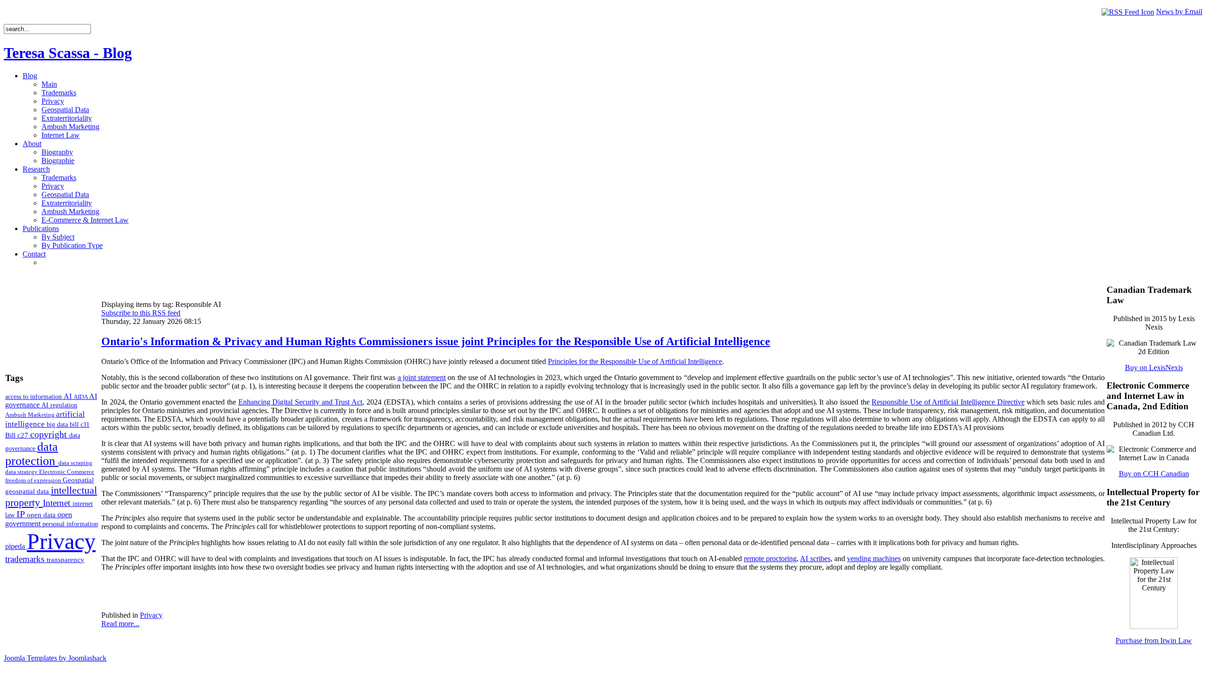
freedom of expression (34, 480)
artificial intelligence (45, 419)
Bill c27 (17, 435)
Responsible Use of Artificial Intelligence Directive (948, 402)
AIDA (81, 396)
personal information (70, 524)
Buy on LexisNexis (1154, 368)
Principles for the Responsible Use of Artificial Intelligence (635, 361)
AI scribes (815, 559)
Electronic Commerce (66, 471)
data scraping (75, 462)
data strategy (22, 471)
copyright (49, 434)
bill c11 (80, 424)
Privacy (61, 541)
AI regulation (59, 405)
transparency (65, 559)
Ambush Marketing (30, 414)
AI (68, 396)
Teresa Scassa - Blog (68, 52)
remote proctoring (770, 559)
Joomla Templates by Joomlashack (55, 658)
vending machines (874, 559)
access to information (34, 396)
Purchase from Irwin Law (1154, 641)
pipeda (16, 546)
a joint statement (422, 377)
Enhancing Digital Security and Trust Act (300, 402)
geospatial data (28, 491)
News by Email (1179, 12)
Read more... (120, 624)
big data (58, 424)
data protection (31, 454)
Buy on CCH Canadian (1154, 474)
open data (42, 515)
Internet (58, 503)
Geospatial (78, 480)
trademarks (26, 559)
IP (21, 514)
